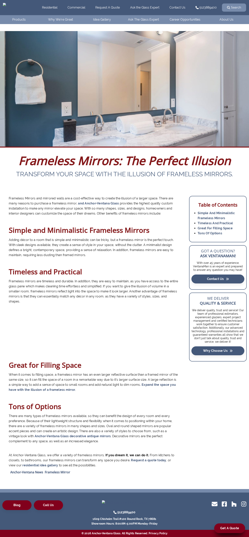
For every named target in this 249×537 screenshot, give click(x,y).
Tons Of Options (210, 233)
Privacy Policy (158, 533)
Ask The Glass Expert (143, 19)
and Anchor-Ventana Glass (98, 203)
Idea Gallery (102, 19)
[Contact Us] (214, 503)
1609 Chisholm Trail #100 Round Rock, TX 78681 (124, 518)
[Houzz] (234, 503)
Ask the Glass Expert (144, 7)
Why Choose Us (215, 351)
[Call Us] (115, 512)
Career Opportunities (185, 19)
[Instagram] (244, 503)
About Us (226, 19)
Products (19, 19)
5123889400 (208, 7)
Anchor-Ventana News (26, 472)
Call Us (48, 505)
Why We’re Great (60, 19)
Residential (49, 7)
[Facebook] (224, 503)
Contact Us (177, 7)
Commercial (76, 7)
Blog (17, 505)
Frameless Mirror (57, 472)
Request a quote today (148, 460)
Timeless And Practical (215, 223)
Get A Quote (229, 528)
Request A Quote (107, 7)
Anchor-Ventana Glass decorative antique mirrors (73, 436)
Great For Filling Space (215, 228)
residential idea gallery (40, 465)
